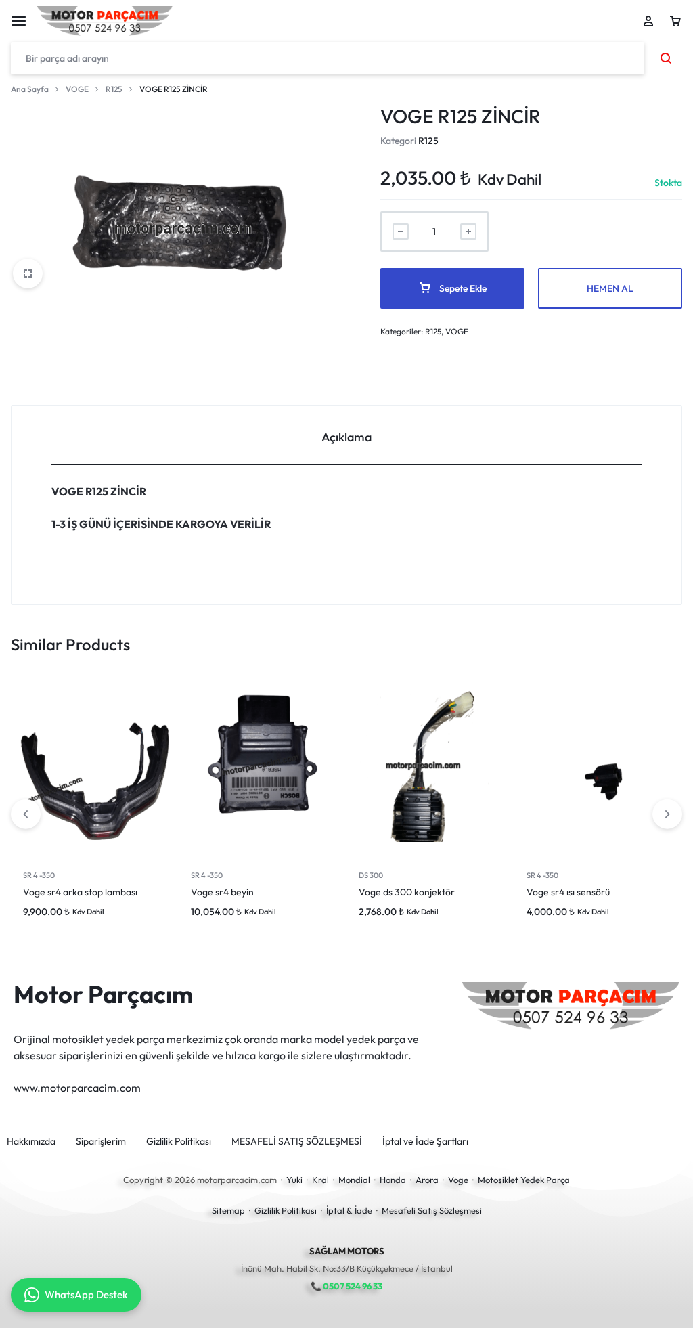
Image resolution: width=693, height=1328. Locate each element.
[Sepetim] (675, 21)
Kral (320, 1179)
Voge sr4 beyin (222, 892)
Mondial (354, 1179)
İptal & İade (349, 1210)
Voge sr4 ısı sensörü (568, 892)
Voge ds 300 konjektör (407, 892)
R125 (114, 89)
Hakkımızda (31, 1141)
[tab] (346, 435)
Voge (458, 1179)
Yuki (294, 1179)
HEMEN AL (610, 288)
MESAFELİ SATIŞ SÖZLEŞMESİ (296, 1141)
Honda (393, 1179)
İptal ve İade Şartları (425, 1141)
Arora (427, 1179)
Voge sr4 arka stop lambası (80, 892)
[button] (667, 814)
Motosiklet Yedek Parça (524, 1179)
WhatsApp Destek (86, 1294)
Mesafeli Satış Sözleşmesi (432, 1210)
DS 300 (371, 875)
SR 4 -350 (39, 875)
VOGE (77, 89)
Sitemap (228, 1210)
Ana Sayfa (30, 89)
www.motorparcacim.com (77, 1087)
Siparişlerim (101, 1141)
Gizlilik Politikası (178, 1141)
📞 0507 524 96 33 (346, 1286)
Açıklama (346, 437)
